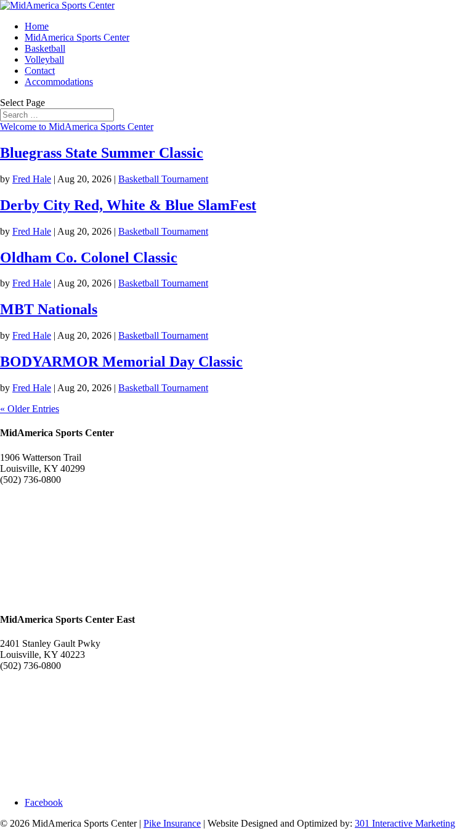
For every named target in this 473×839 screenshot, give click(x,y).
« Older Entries (29, 408)
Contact (40, 70)
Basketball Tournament (163, 179)
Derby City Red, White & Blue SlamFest (128, 205)
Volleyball (44, 59)
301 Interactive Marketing (405, 823)
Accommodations (59, 81)
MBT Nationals (48, 309)
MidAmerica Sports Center (77, 37)
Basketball (45, 48)
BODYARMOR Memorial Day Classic (121, 362)
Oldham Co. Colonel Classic (88, 257)
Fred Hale (31, 179)
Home (37, 26)
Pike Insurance (172, 823)
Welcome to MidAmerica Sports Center (76, 126)
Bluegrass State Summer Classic (101, 153)
